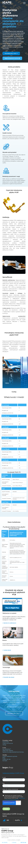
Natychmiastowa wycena (12, 58)
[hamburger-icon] (24, 3)
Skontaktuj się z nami (10, 53)
